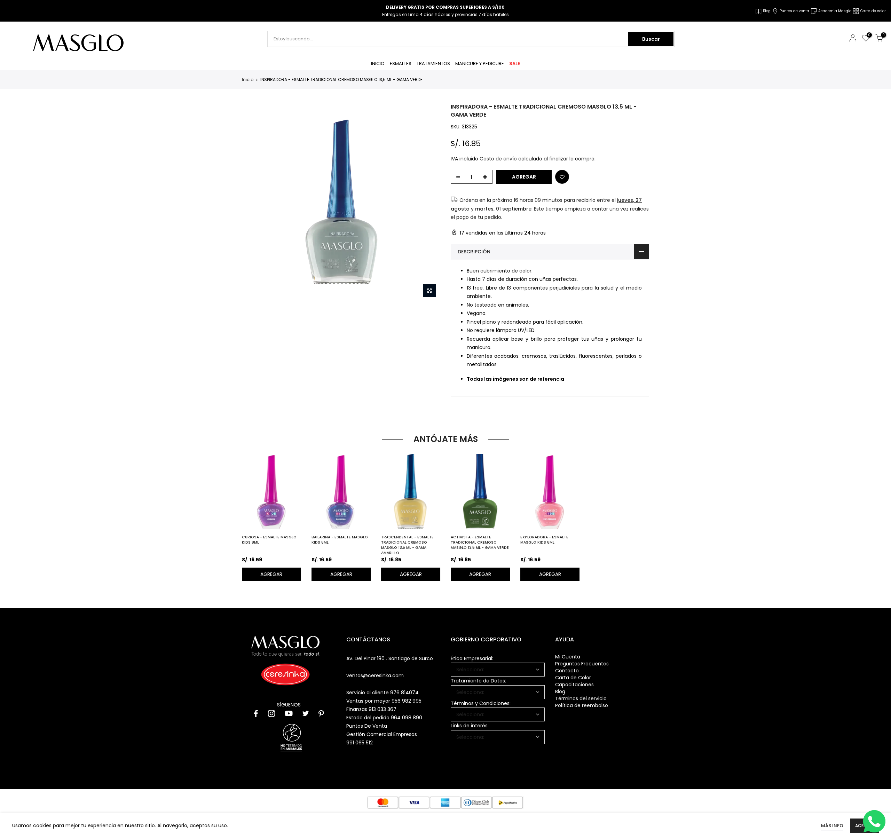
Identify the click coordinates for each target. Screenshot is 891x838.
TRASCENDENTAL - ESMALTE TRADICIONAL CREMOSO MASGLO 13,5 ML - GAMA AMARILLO (407, 545)
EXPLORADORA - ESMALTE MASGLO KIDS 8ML (544, 540)
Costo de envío (498, 158)
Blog (560, 691)
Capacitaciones (574, 684)
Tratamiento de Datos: (478, 680)
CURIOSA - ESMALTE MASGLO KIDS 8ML (269, 540)
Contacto (567, 670)
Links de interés (469, 725)
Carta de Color (573, 677)
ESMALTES (400, 63)
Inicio (247, 79)
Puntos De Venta (366, 725)
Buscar (651, 38)
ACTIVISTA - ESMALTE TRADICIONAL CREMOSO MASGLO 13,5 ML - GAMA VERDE (480, 542)
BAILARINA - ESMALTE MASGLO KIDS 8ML (340, 540)
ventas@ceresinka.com (375, 675)
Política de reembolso (581, 705)
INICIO (378, 63)
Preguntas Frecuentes (582, 663)
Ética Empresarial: (472, 658)
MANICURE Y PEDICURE (479, 63)
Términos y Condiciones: (481, 703)
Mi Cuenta (567, 656)
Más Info (832, 825)
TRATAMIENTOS (433, 63)
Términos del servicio (581, 698)
